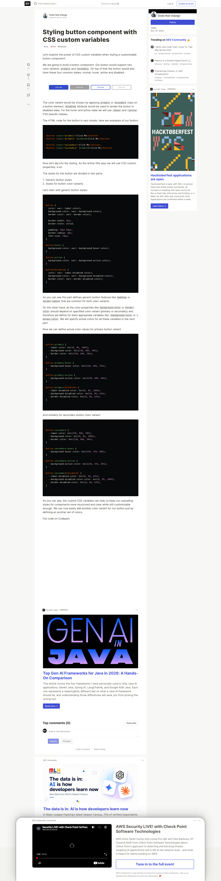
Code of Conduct (83, 749)
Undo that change (58, 15)
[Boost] (28, 95)
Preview (67, 741)
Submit (53, 741)
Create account (186, 3)
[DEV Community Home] (27, 3)
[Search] (35, 3)
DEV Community (176, 39)
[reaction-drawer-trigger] (28, 66)
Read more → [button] (51, 706)
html (53, 46)
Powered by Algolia (109, 4)
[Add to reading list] (28, 86)
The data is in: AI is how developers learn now (85, 809)
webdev (62, 46)
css (46, 46)
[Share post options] (28, 104)
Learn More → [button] (159, 206)
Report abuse (99, 749)
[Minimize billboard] (199, 820)
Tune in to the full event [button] (155, 864)
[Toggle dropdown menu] (137, 610)
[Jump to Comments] (28, 76)
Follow (173, 22)
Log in (170, 3)
